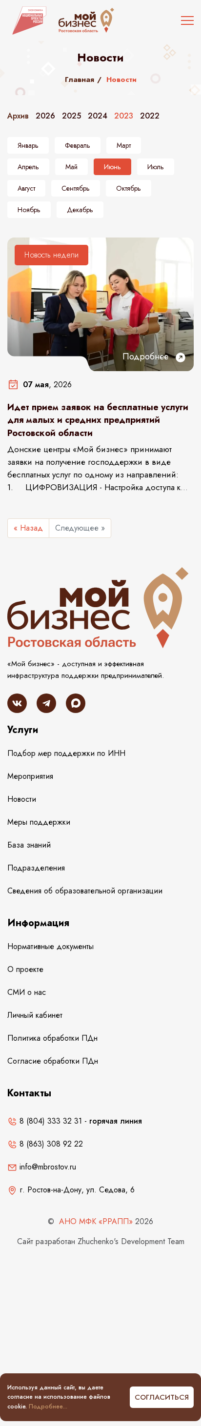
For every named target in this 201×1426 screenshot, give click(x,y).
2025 (71, 115)
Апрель (28, 167)
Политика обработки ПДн (52, 1038)
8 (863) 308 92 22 (50, 1143)
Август (26, 188)
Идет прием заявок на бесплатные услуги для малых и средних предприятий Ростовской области (97, 420)
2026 (45, 115)
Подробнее (146, 356)
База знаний (29, 845)
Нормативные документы (50, 946)
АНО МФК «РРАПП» (96, 1221)
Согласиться (162, 1397)
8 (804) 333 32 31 (49, 1121)
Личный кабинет (34, 1015)
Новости (21, 799)
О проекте (25, 969)
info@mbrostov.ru (46, 1166)
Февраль (77, 145)
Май (71, 167)
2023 (123, 115)
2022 (150, 115)
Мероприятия (30, 776)
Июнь (112, 167)
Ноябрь (29, 210)
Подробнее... (48, 1406)
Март (124, 145)
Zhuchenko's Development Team (131, 1241)
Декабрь (80, 210)
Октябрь (128, 188)
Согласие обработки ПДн (52, 1061)
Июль (155, 167)
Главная (79, 79)
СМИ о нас (26, 992)
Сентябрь (75, 188)
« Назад (28, 528)
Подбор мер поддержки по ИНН (66, 753)
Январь (28, 145)
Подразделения (36, 867)
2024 (97, 115)
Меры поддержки (38, 822)
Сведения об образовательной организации (84, 890)
